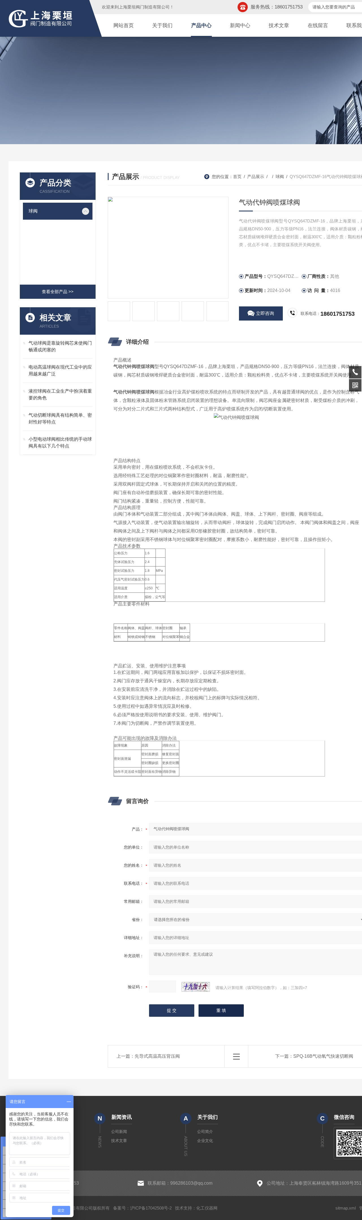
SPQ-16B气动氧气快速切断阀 (323, 1056)
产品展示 (255, 176)
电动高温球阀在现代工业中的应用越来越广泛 (60, 370)
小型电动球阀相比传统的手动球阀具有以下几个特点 (60, 442)
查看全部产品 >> (58, 291)
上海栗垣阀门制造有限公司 (144, 7)
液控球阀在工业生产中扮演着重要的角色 (60, 394)
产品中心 (201, 25)
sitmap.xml (345, 1208)
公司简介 (205, 1131)
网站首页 (123, 25)
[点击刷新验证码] (196, 987)
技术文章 (279, 25)
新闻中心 (240, 25)
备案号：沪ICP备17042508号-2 (142, 1208)
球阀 (33, 211)
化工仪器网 (206, 1208)
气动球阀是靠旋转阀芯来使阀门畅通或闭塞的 (60, 346)
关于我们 (162, 25)
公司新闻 (119, 1131)
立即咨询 (265, 313)
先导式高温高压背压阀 (157, 1056)
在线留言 (318, 25)
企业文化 (205, 1140)
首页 (237, 176)
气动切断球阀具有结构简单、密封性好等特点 (60, 418)
